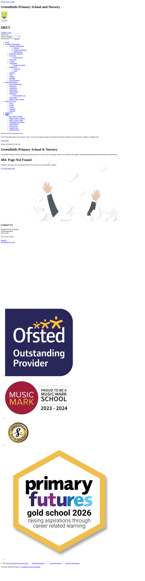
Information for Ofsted (16, 122)
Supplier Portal (14, 130)
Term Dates (13, 97)
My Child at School (16, 116)
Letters (11, 105)
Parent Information (11, 82)
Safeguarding (13, 92)
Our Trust (12, 56)
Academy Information (12, 44)
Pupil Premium (14, 80)
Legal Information (56, 563)
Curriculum (13, 63)
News (11, 103)
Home (7, 42)
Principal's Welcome (16, 54)
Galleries (12, 111)
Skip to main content (8, 2)
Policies (16, 48)
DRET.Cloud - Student (17, 118)
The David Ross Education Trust (17, 563)
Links (7, 114)
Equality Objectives (20, 50)
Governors (12, 59)
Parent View (13, 126)
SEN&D (12, 78)
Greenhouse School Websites (30, 567)
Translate (17, 39)
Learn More (5, 140)
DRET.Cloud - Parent (16, 99)
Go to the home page (8, 168)
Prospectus (13, 86)
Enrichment (13, 67)
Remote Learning (19, 65)
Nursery (12, 76)
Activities (17, 69)
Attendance (13, 90)
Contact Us (9, 113)
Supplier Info (13, 128)
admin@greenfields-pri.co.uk (8, 241)
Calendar (12, 109)
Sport (15, 71)
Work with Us (18, 57)
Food (11, 75)
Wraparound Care (19, 95)
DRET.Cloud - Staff (16, 120)
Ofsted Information (38, 563)
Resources (12, 94)
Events (11, 107)
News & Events (10, 101)
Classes (11, 61)
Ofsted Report (14, 124)
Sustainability (18, 52)
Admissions (13, 88)
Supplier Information (72, 563)
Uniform (12, 73)
